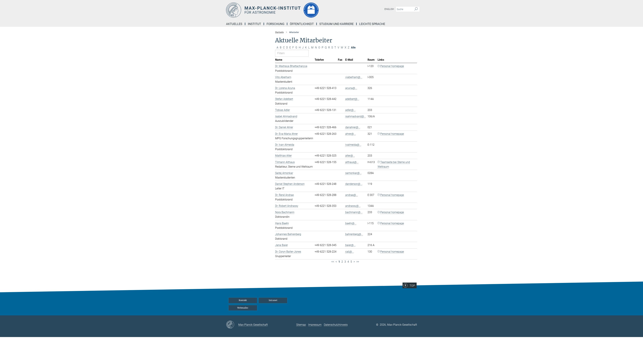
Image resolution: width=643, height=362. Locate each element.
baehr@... (350, 223)
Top (412, 285)
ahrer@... (350, 133)
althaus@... (352, 162)
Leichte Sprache (372, 24)
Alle (353, 47)
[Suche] (416, 9)
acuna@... (351, 88)
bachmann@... (354, 212)
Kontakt (243, 300)
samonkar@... (353, 173)
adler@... (350, 110)
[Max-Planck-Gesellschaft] (232, 325)
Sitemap (301, 324)
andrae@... (351, 195)
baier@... (350, 245)
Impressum (315, 324)
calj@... (349, 251)
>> (357, 261)
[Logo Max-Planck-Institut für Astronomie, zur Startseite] (289, 10)
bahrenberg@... (354, 234)
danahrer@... (352, 127)
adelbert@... (352, 99)
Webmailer (242, 308)
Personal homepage (392, 66)
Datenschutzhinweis (336, 324)
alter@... (350, 155)
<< (332, 261)
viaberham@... (353, 77)
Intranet (273, 300)
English (389, 9)
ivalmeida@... (353, 144)
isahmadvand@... (355, 116)
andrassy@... (353, 205)
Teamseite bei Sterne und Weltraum (394, 164)
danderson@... (353, 184)
